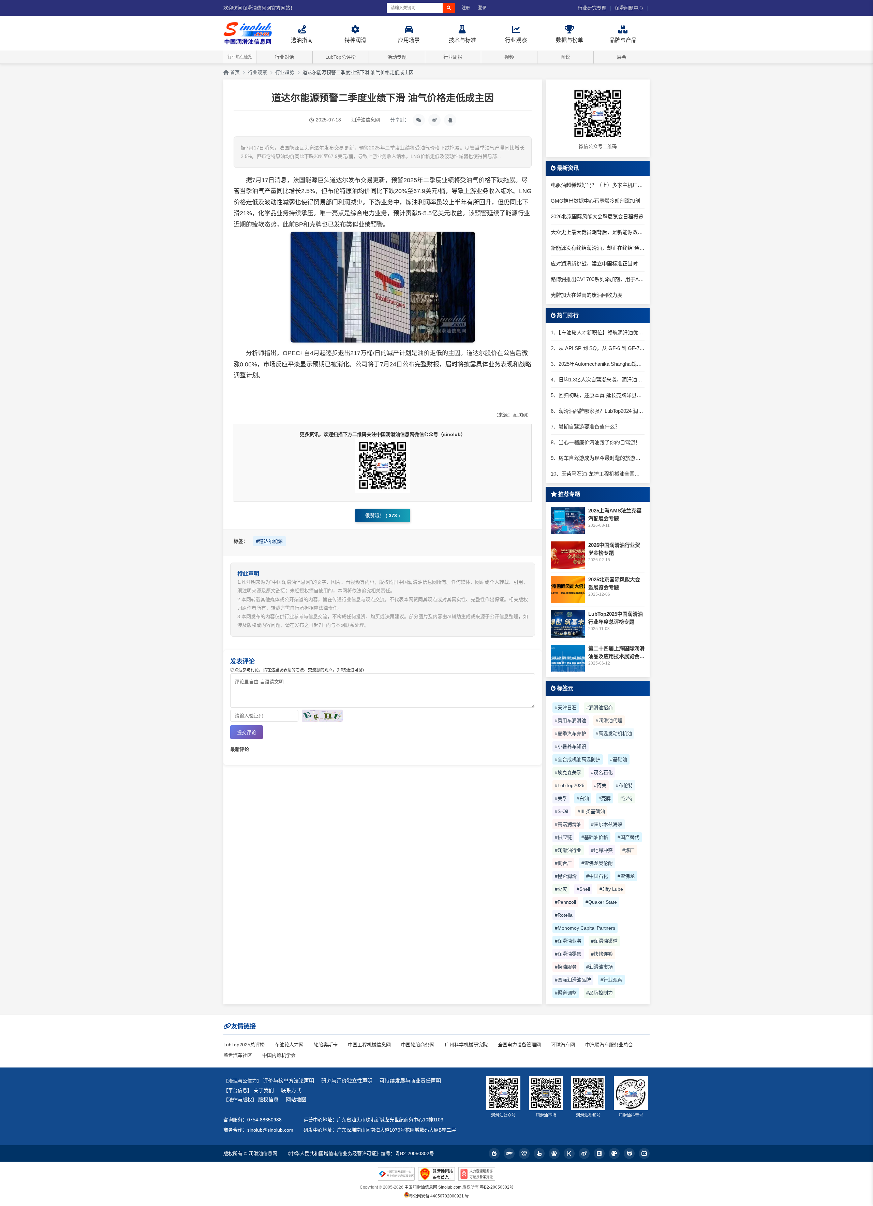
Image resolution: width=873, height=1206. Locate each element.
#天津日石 (566, 707)
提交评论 (246, 732)
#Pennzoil (565, 902)
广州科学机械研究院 (466, 1044)
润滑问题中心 (629, 8)
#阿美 (600, 785)
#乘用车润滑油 (570, 720)
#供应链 (563, 837)
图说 (565, 57)
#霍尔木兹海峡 (606, 824)
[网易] (524, 1153)
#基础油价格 (594, 837)
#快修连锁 (602, 954)
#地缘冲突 (602, 850)
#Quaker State (601, 902)
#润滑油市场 (599, 967)
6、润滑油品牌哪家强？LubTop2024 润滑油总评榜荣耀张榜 (598, 411)
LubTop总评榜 (340, 57)
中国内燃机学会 (279, 1055)
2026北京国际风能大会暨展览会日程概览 (597, 216)
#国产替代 (628, 837)
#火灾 (561, 889)
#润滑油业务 (568, 941)
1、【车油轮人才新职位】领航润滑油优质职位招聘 (598, 332)
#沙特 (626, 798)
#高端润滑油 (568, 824)
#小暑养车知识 (570, 746)
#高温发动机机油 (614, 733)
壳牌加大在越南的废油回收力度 (586, 295)
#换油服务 (566, 967)
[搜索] (449, 8)
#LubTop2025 (570, 785)
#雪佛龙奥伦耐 (597, 863)
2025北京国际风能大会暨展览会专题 (614, 583)
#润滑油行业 (568, 850)
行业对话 (284, 57)
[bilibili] (644, 1153)
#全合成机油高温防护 (578, 759)
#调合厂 (563, 863)
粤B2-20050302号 (497, 1187)
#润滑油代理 (609, 720)
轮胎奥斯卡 (326, 1044)
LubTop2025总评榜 (244, 1044)
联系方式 (291, 1090)
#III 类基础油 (591, 811)
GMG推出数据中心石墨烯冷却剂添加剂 (595, 201)
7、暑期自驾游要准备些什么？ (585, 427)
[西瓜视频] (614, 1153)
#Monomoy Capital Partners (585, 928)
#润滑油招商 (599, 707)
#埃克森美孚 (568, 772)
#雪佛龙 (626, 876)
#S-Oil (561, 811)
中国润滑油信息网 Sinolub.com (432, 1187)
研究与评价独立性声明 (346, 1081)
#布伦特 (624, 785)
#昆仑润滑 (566, 876)
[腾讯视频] (629, 1153)
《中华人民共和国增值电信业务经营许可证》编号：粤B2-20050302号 (359, 1153)
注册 (466, 7)
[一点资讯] (539, 1153)
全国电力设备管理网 (519, 1044)
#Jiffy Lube (611, 889)
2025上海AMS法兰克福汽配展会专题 (614, 514)
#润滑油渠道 (604, 941)
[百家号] (554, 1153)
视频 (509, 57)
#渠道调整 (566, 993)
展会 (621, 57)
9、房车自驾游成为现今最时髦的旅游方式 (598, 458)
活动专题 (396, 57)
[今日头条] (494, 1153)
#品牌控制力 (599, 993)
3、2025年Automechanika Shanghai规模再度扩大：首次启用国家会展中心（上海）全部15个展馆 (598, 364)
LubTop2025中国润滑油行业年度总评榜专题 (615, 618)
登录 (482, 7)
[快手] (599, 1153)
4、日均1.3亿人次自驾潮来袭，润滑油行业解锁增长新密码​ (598, 379)
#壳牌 (604, 798)
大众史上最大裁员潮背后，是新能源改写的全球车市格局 (598, 232)
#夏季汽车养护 (570, 733)
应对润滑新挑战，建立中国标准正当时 (594, 263)
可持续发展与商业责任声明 (410, 1081)
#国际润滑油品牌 (573, 980)
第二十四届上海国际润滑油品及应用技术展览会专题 (616, 652)
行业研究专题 (592, 8)
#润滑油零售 (568, 954)
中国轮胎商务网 (417, 1044)
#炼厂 (628, 850)
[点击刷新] (322, 716)
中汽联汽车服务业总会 (609, 1044)
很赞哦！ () (382, 515)
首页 (234, 72)
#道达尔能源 (269, 541)
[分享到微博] (434, 120)
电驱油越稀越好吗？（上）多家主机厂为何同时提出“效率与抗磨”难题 (598, 185)
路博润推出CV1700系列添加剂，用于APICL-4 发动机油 (598, 279)
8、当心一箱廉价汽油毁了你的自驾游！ (595, 442)
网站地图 (296, 1099)
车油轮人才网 (289, 1044)
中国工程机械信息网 (369, 1044)
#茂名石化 (602, 772)
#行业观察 (611, 980)
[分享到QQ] (450, 120)
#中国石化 (597, 876)
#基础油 (618, 759)
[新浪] (584, 1153)
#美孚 (561, 798)
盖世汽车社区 (237, 1055)
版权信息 (268, 1099)
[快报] (569, 1153)
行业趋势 (284, 72)
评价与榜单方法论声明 (288, 1081)
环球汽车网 (563, 1044)
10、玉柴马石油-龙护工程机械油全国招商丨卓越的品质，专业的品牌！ (598, 474)
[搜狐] (509, 1153)
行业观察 (257, 72)
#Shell (583, 889)
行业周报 (452, 57)
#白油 (583, 798)
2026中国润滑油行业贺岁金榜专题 (614, 549)
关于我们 (263, 1090)
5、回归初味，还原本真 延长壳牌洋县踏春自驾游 (598, 395)
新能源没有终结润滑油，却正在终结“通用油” (598, 248)
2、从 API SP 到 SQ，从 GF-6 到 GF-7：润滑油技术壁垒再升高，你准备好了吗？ (598, 348)
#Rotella (564, 915)
